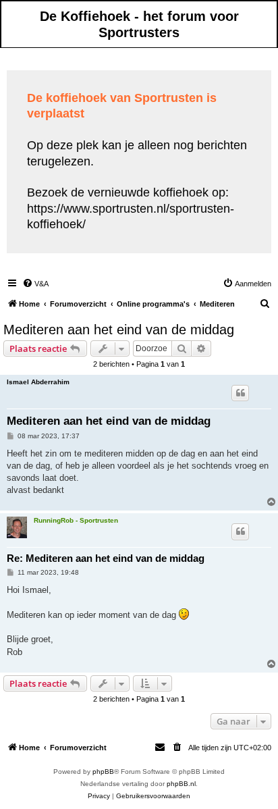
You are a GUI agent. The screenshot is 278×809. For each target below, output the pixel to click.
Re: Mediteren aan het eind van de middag (105, 558)
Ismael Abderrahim (38, 382)
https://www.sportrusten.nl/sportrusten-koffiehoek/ (130, 216)
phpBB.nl (181, 783)
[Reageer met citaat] (240, 393)
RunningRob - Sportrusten (76, 520)
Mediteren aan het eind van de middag (118, 329)
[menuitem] (35, 284)
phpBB (103, 771)
